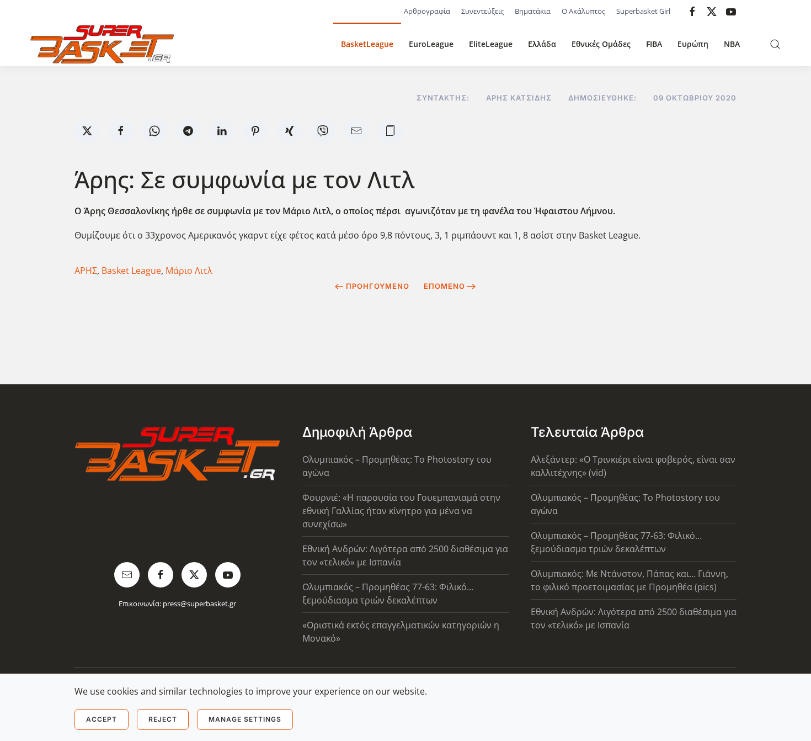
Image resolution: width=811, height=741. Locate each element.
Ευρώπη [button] (692, 44)
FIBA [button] (654, 44)
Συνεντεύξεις (482, 11)
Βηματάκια (533, 11)
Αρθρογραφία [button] (427, 11)
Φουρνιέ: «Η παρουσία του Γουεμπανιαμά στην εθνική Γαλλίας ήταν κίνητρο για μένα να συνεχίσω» (401, 510)
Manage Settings (245, 719)
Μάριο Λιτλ (189, 270)
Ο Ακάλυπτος (583, 11)
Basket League (131, 270)
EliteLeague (491, 44)
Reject (162, 719)
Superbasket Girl (643, 11)
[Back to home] (102, 44)
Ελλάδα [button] (542, 44)
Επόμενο (444, 286)
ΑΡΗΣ (85, 270)
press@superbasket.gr (199, 603)
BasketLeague (367, 44)
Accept (101, 719)
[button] (775, 44)
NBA (732, 44)
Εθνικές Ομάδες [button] (601, 44)
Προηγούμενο (377, 286)
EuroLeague (431, 44)
